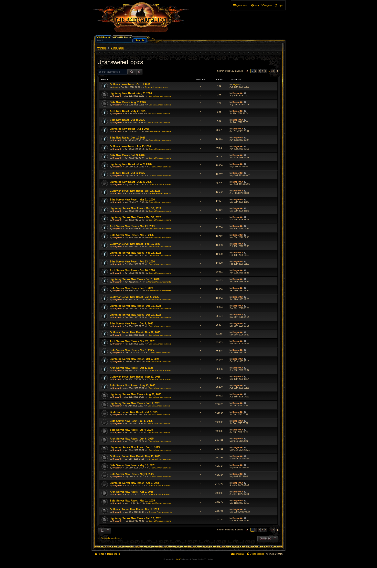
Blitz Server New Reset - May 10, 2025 (132, 465)
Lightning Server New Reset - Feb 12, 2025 (135, 518)
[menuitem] (278, 5)
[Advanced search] (122, 36)
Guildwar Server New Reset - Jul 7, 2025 (134, 412)
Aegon (116, 87)
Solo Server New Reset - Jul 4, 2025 (131, 429)
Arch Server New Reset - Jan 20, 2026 (132, 270)
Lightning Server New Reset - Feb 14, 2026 (135, 252)
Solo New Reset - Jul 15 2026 (127, 119)
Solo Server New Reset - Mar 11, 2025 (132, 500)
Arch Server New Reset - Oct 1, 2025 (131, 367)
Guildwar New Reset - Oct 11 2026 (130, 84)
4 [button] (262, 71)
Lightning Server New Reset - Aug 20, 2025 (135, 394)
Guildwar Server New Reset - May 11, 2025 (135, 456)
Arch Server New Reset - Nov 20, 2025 (132, 341)
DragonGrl (117, 96)
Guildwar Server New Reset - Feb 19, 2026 (135, 243)
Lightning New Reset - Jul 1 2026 (129, 128)
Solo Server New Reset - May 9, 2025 (132, 474)
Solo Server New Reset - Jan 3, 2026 (131, 288)
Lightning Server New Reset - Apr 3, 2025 (134, 482)
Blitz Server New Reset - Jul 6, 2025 (131, 420)
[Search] (139, 40)
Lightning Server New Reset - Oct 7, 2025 (134, 358)
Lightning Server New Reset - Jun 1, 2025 (135, 447)
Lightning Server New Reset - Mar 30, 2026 (135, 208)
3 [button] (259, 71)
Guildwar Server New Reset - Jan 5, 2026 (134, 297)
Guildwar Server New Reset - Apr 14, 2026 (135, 190)
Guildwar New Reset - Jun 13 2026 (130, 146)
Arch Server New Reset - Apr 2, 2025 (131, 491)
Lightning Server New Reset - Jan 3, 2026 (134, 279)
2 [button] (255, 71)
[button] (246, 71)
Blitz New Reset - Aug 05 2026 (128, 102)
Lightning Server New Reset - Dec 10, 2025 (135, 305)
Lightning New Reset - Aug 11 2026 (131, 93)
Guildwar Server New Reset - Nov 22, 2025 (135, 332)
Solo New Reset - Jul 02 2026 (127, 173)
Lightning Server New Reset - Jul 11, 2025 (135, 403)
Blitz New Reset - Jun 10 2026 (127, 137)
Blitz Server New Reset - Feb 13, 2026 (132, 261)
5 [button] (265, 71)
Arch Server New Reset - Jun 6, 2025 (132, 438)
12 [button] (272, 71)
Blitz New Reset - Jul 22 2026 (127, 155)
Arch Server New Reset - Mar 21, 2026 (132, 226)
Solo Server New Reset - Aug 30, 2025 (132, 385)
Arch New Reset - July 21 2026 (128, 111)
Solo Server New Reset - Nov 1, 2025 (132, 350)
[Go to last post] (240, 84)
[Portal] (142, 19)
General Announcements (156, 87)
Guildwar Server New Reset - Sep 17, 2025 (135, 376)
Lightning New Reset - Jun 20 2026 (131, 164)
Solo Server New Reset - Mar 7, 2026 (132, 235)
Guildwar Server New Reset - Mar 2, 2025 (134, 509)
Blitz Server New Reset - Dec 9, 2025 (131, 323)
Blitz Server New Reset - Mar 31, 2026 (132, 199)
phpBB (178, 559)
